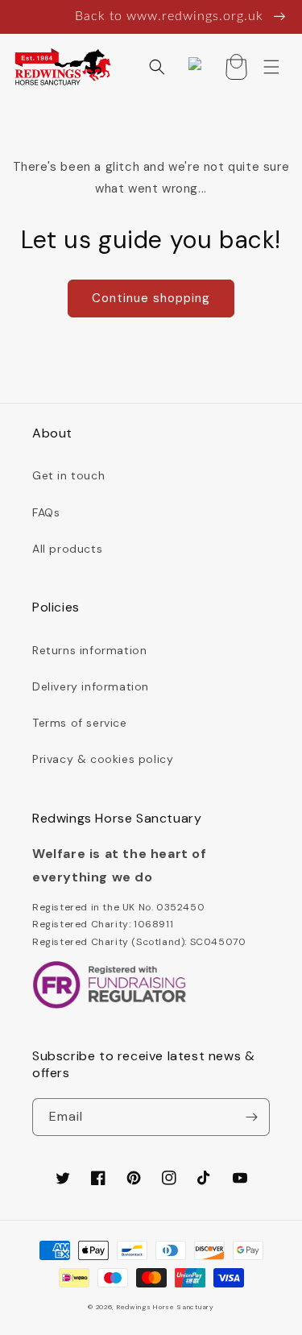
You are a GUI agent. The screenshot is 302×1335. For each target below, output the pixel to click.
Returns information (89, 650)
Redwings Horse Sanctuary (165, 1307)
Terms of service (79, 722)
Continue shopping (151, 298)
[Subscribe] (251, 1117)
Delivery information (90, 686)
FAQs (46, 512)
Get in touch (68, 475)
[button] (157, 67)
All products (67, 548)
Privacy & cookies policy (102, 759)
